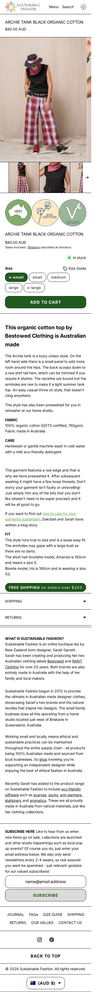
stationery (13, 800)
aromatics (38, 800)
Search (68, 7)
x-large (34, 287)
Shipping (34, 247)
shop (43, 759)
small (37, 277)
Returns (13, 617)
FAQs (33, 914)
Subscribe (45, 895)
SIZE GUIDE (52, 914)
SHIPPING (75, 914)
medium (58, 277)
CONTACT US (70, 922)
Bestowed (55, 661)
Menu (54, 7)
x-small (16, 277)
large (13, 287)
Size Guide (76, 268)
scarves (39, 795)
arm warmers (71, 795)
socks (53, 795)
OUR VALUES (42, 922)
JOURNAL (15, 914)
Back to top (46, 955)
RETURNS (18, 922)
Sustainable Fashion (36, 969)
